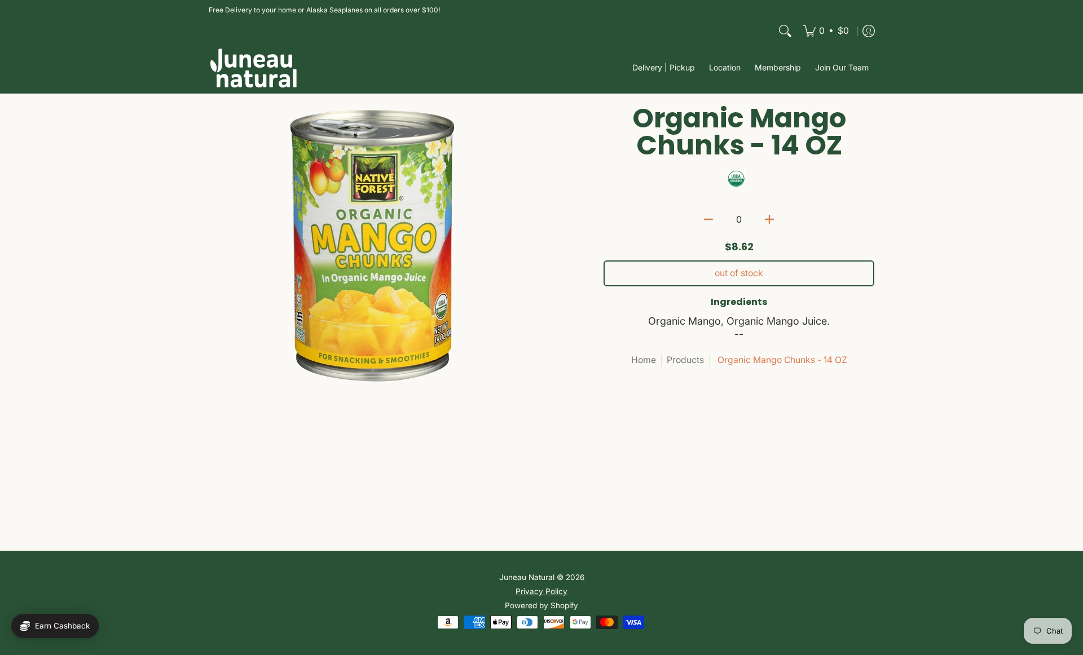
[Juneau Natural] (254, 68)
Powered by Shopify (541, 605)
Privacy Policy (541, 591)
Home (643, 360)
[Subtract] (708, 219)
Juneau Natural (526, 577)
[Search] (785, 31)
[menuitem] (826, 31)
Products (685, 360)
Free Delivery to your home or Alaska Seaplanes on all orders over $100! (324, 10)
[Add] (769, 219)
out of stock (739, 273)
